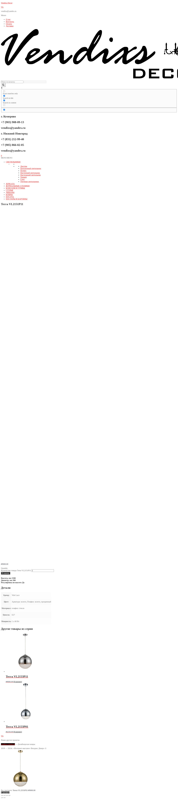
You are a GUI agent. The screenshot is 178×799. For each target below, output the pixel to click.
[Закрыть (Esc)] (9, 795)
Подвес (23, 171)
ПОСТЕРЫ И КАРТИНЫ (16, 199)
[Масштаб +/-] (2, 795)
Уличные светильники (29, 182)
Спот (22, 179)
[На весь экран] (4, 795)
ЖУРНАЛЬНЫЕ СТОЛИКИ (18, 186)
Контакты (10, 22)
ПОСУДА (10, 197)
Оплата (9, 24)
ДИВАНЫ (10, 192)
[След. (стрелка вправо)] (4, 797)
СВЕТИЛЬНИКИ (13, 162)
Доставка (9, 26)
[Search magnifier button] (3, 85)
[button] (89, 15)
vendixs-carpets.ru (8, 744)
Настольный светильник (30, 175)
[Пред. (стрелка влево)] (2, 797)
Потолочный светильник (30, 168)
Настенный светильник (30, 173)
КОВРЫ (9, 195)
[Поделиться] (7, 795)
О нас (8, 19)
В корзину (5, 573)
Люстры (23, 166)
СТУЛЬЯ (9, 190)
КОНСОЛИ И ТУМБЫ (15, 188)
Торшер (23, 177)
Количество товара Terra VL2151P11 (16, 570)
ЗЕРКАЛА (10, 184)
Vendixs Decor (6, 3)
